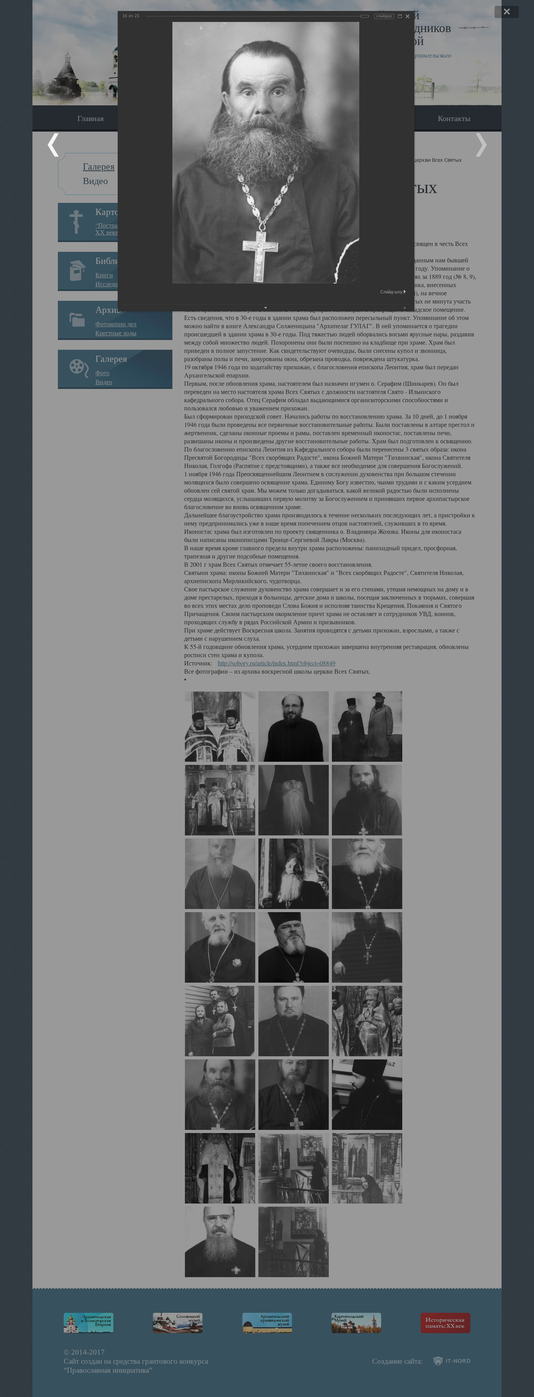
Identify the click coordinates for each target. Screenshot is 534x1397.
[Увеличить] (400, 16)
